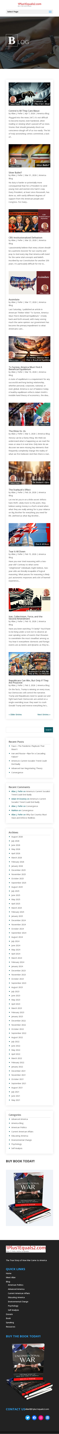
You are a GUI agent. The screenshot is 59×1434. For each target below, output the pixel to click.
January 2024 (17, 966)
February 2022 (17, 1062)
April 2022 (15, 1054)
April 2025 (15, 903)
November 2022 (18, 1025)
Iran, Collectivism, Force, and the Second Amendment (25, 617)
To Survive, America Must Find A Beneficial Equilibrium (25, 368)
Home (8, 1273)
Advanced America (19, 1119)
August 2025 (17, 887)
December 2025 (18, 870)
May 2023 (15, 999)
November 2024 (18, 924)
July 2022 (15, 1041)
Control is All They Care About (24, 110)
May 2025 (15, 899)
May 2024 (15, 949)
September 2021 (18, 1083)
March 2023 (16, 1008)
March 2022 (16, 1058)
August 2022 (17, 1037)
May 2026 (15, 849)
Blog (8, 1281)
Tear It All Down (17, 551)
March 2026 (16, 857)
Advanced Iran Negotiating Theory (26, 768)
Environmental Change (21, 1140)
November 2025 (18, 874)
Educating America (19, 1135)
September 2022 (18, 1033)
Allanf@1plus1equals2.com (37, 1409)
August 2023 (17, 987)
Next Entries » (43, 714)
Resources (10, 1326)
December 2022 (18, 1020)
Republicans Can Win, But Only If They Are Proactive (28, 681)
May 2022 (15, 1050)
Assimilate (14, 299)
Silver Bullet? (15, 172)
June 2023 (15, 995)
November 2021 (18, 1075)
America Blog (43, 113)
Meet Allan (11, 1277)
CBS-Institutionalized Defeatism (25, 237)
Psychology (16, 1144)
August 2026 (17, 836)
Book (8, 1318)
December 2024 (18, 920)
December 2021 (18, 1071)
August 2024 (17, 937)
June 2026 (15, 845)
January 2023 (17, 1016)
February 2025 (17, 912)
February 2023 (17, 1012)
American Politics (19, 1127)
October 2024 (17, 928)
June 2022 (15, 1045)
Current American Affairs (22, 1131)
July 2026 (15, 841)
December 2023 (18, 970)
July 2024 (15, 941)
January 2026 (17, 866)
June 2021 (15, 1096)
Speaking (10, 1322)
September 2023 (18, 983)
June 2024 (15, 945)
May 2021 (15, 1100)
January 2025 (17, 916)
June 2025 (15, 895)
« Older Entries (15, 714)
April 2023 (15, 1004)
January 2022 (17, 1066)
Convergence (17, 772)
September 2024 (18, 933)
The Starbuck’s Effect (20, 489)
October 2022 (17, 1029)
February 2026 (17, 862)
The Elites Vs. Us (17, 431)
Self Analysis (16, 1148)
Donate (9, 1314)
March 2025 (16, 908)
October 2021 (17, 1079)
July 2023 (15, 991)
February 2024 (17, 962)
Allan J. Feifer (17, 113)
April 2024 (15, 953)
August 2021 (17, 1087)
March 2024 (16, 958)
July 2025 (15, 891)
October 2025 (17, 878)
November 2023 (18, 974)
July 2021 (15, 1092)
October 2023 (17, 979)
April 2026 (15, 853)
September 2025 (18, 882)
